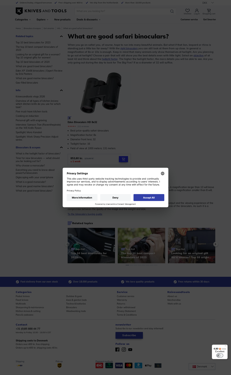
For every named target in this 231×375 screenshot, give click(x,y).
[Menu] (226, 347)
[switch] (219, 355)
